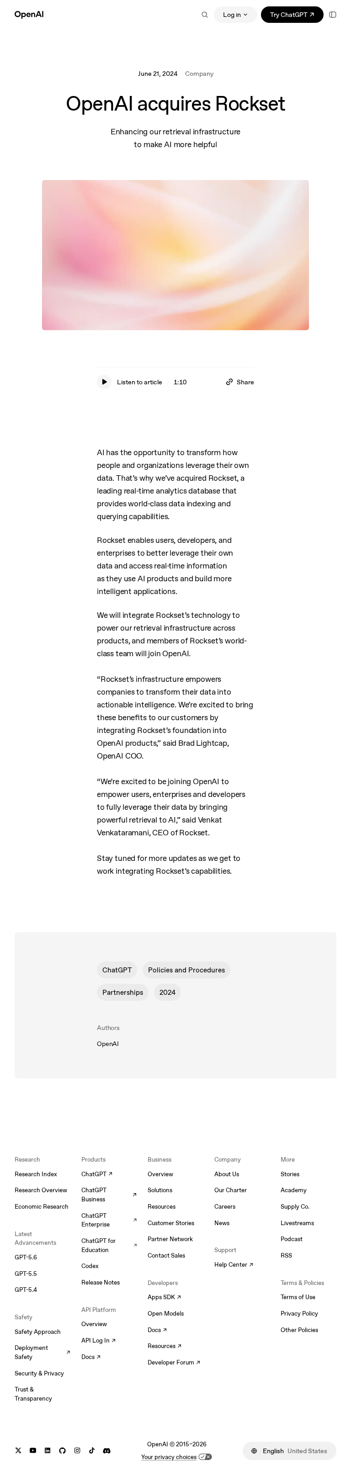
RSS (286, 1255)
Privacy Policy (299, 1313)
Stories (290, 1174)
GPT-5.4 (26, 1289)
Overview (94, 1324)
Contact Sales (166, 1255)
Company (199, 73)
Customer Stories (171, 1223)
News (221, 1223)
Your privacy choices (169, 1457)
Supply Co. (295, 1206)
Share (245, 382)
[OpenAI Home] (29, 14)
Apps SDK (164, 1298)
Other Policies (299, 1330)
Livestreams (297, 1223)
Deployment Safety (42, 1352)
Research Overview (41, 1190)
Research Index (36, 1174)
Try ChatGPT (297, 16)
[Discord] (107, 1451)
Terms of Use (298, 1297)
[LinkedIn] (47, 1451)
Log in (232, 14)
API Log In (98, 1341)
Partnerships (122, 992)
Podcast (292, 1239)
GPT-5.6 (26, 1257)
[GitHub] (62, 1451)
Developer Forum (174, 1363)
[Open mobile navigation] (333, 14)
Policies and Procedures (186, 970)
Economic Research (42, 1206)
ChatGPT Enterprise (109, 1220)
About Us (226, 1174)
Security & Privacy (39, 1373)
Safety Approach (38, 1331)
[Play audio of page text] (104, 382)
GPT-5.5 (26, 1273)
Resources (162, 1206)
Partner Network (170, 1239)
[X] (18, 1451)
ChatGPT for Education (109, 1245)
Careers (224, 1206)
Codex (90, 1266)
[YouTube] (33, 1451)
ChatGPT (117, 970)
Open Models (166, 1313)
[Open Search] (205, 14)
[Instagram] (77, 1451)
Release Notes (100, 1282)
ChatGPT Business (109, 1195)
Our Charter (230, 1190)
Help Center (233, 1265)
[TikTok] (92, 1451)
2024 (168, 992)
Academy (294, 1190)
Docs (91, 1358)
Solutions (160, 1190)
